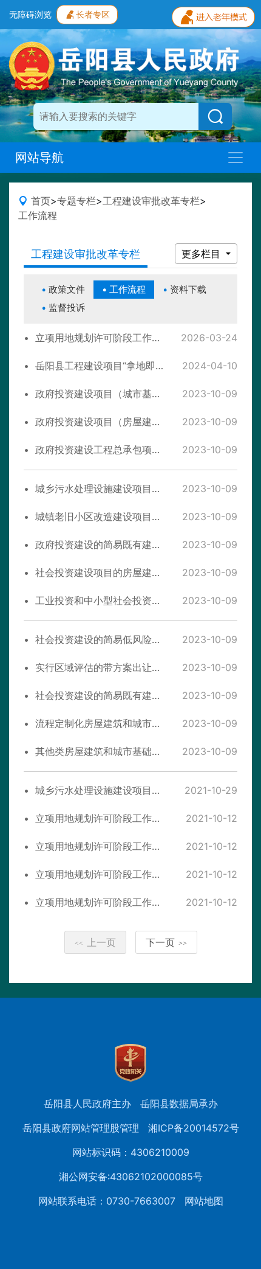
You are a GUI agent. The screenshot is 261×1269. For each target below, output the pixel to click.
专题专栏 (76, 201)
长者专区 (93, 14)
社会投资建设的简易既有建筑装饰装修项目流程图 (142, 695)
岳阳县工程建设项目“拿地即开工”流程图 (121, 366)
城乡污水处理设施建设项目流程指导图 (117, 488)
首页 (40, 201)
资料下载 (188, 289)
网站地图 (204, 1201)
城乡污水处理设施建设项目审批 (103, 790)
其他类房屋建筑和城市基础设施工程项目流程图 (137, 751)
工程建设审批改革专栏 (151, 201)
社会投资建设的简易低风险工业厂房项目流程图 (137, 639)
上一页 (95, 942)
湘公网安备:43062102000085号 (131, 1176)
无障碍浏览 (30, 14)
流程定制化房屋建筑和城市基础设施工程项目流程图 (147, 723)
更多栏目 (202, 254)
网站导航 (39, 157)
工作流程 (37, 215)
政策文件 (67, 289)
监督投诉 (67, 307)
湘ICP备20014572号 (193, 1128)
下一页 (166, 942)
